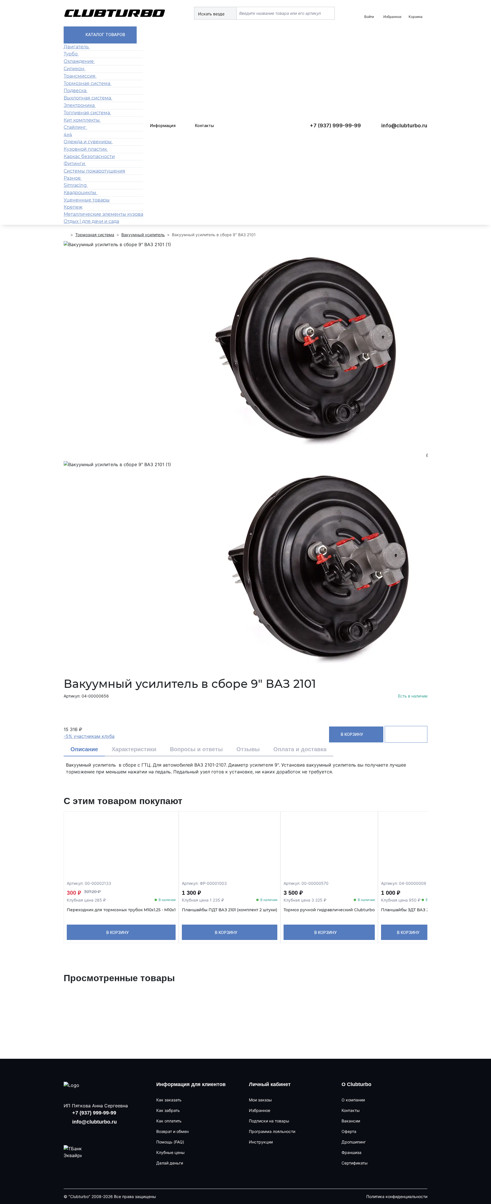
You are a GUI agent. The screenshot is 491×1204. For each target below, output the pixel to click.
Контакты (204, 125)
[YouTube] (87, 1132)
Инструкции (261, 1141)
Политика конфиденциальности (396, 1196)
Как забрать (168, 1110)
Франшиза (351, 1152)
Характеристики (134, 749)
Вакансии (351, 1120)
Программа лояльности (272, 1131)
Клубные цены (170, 1152)
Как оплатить (169, 1120)
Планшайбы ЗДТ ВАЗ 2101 (407, 910)
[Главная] (66, 234)
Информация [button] (163, 125)
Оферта (349, 1131)
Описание (84, 749)
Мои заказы (260, 1099)
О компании (353, 1099)
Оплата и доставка (299, 749)
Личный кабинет (270, 1084)
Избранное (259, 1110)
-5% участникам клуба (89, 736)
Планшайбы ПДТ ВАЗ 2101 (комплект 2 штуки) (229, 910)
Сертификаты (355, 1163)
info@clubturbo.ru (404, 125)
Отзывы (248, 749)
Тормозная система (94, 234)
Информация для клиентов (191, 1084)
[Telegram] (105, 1132)
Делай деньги (169, 1163)
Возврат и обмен (172, 1131)
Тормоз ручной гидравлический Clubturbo (329, 910)
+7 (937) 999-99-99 (335, 125)
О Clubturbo (356, 1084)
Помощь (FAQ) (170, 1141)
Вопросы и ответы (196, 749)
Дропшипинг (354, 1141)
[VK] (69, 1132)
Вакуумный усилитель (143, 234)
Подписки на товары (269, 1120)
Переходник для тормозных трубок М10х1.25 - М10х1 (121, 910)
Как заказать (169, 1099)
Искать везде (212, 13)
